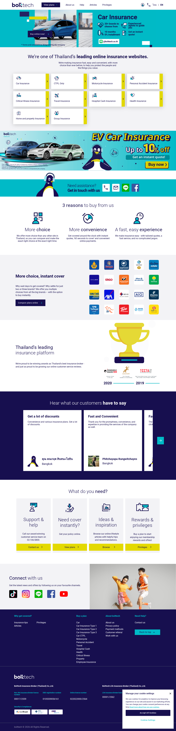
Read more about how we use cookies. (145, 707)
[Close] (170, 694)
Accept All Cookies (148, 713)
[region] (148, 709)
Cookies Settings (148, 720)
